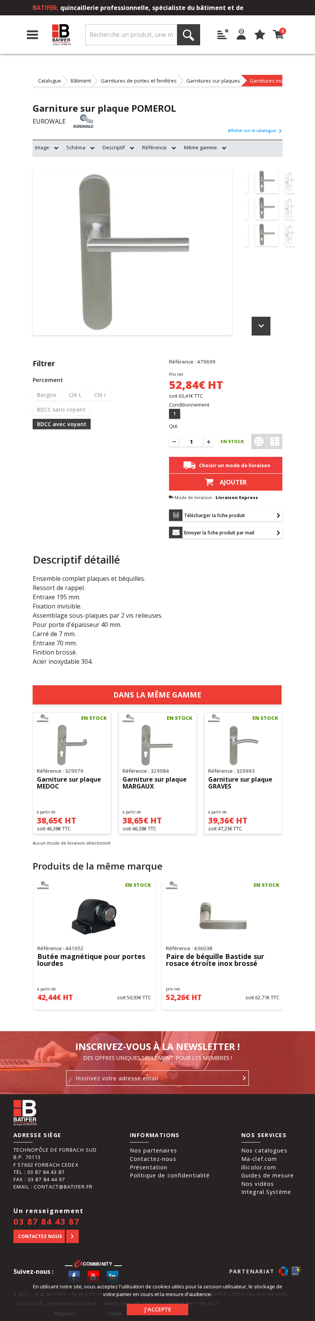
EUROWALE (49, 121)
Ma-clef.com (259, 1158)
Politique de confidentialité (170, 1175)
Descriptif (114, 147)
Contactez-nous (153, 1158)
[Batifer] (61, 34)
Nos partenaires (153, 1150)
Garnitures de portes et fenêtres (139, 80)
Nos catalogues (264, 1150)
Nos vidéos (257, 1183)
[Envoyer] (244, 1078)
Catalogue (49, 80)
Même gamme (200, 147)
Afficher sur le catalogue (252, 130)
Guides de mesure (267, 1175)
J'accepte (157, 1309)
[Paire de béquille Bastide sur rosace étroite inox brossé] (223, 916)
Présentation (149, 1167)
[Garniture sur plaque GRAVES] (243, 745)
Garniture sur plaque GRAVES (240, 783)
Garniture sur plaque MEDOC (69, 783)
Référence (154, 147)
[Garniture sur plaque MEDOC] (72, 745)
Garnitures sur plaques (213, 80)
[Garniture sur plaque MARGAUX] (157, 745)
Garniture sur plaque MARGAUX (155, 783)
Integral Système (266, 1191)
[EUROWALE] (90, 121)
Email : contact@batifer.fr (53, 1186)
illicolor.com (259, 1167)
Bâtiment (81, 80)
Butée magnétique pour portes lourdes (91, 960)
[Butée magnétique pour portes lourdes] (94, 916)
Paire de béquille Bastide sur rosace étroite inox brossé (215, 960)
